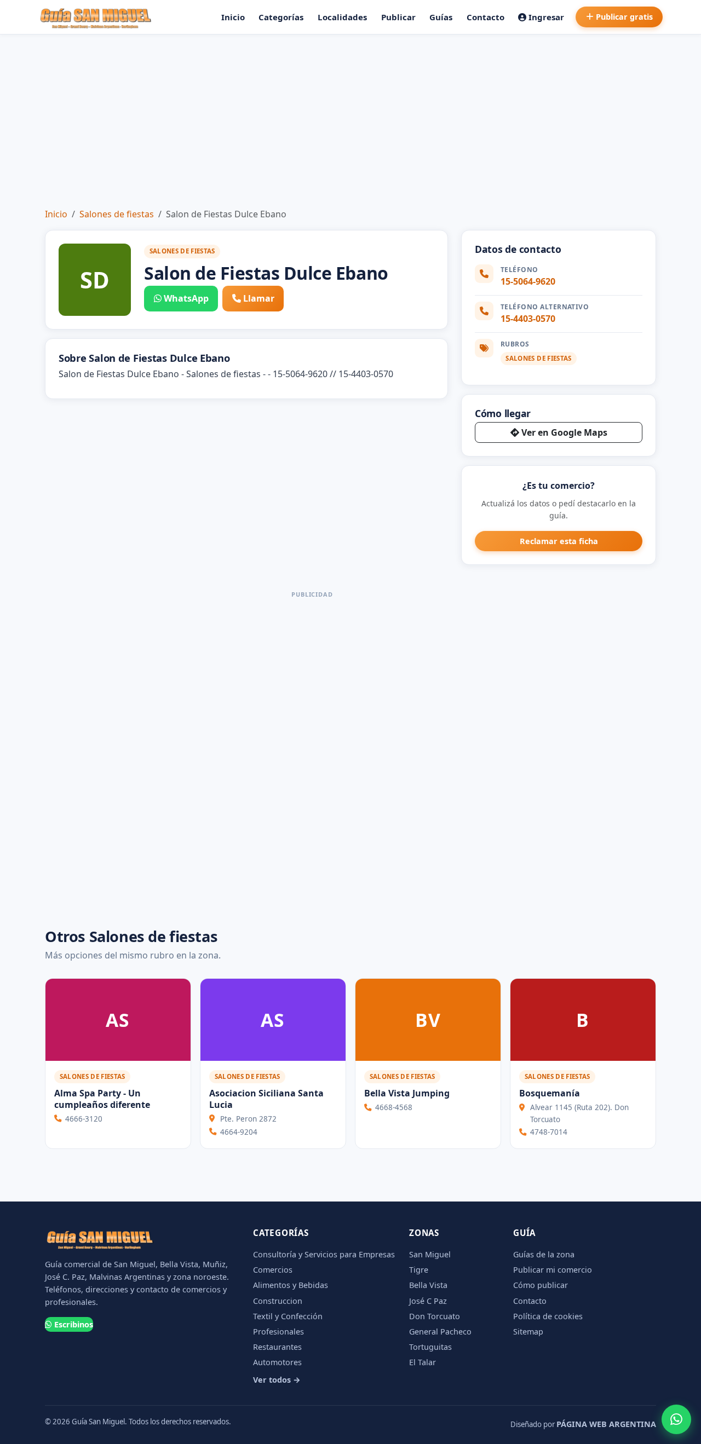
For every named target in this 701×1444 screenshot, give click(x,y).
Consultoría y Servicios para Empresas (324, 1254)
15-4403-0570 (528, 319)
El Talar (422, 1362)
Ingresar (546, 16)
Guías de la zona (543, 1254)
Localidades (342, 16)
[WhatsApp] (676, 1419)
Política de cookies (548, 1316)
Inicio (233, 16)
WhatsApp (186, 298)
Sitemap (528, 1331)
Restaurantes (277, 1347)
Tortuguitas (430, 1347)
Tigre (418, 1269)
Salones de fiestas (116, 214)
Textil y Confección (288, 1316)
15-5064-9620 (528, 281)
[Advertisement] (350, 116)
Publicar (398, 16)
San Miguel (430, 1254)
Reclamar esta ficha (559, 541)
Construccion (277, 1301)
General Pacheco (440, 1331)
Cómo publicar (540, 1285)
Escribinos (73, 1324)
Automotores (277, 1362)
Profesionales (278, 1331)
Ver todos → (277, 1379)
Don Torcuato (434, 1316)
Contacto (485, 16)
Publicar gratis (624, 16)
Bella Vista (428, 1285)
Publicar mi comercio (552, 1269)
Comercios (272, 1269)
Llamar (258, 298)
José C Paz (428, 1301)
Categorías (280, 16)
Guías (440, 16)
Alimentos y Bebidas (290, 1285)
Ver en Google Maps (564, 432)
